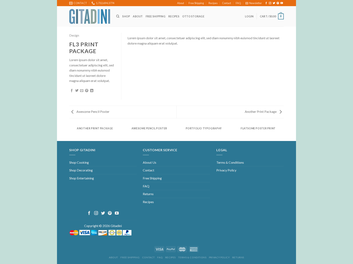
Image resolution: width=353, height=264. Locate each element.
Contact (226, 3)
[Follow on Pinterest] (278, 3)
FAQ (238, 3)
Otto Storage (193, 16)
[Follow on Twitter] (274, 3)
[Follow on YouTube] (281, 3)
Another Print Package (261, 111)
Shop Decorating (81, 170)
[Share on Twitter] (76, 91)
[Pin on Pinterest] (86, 91)
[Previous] (135, 37)
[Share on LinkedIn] (91, 91)
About (180, 3)
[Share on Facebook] (71, 91)
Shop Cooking (79, 162)
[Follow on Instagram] (270, 3)
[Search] (117, 16)
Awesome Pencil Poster (92, 111)
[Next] (275, 37)
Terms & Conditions (230, 162)
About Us (149, 162)
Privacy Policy (226, 170)
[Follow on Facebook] (266, 3)
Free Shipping (196, 3)
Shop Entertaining (81, 178)
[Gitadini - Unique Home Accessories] (89, 16)
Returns (148, 194)
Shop (126, 16)
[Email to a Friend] (81, 91)
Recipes (213, 3)
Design (74, 35)
